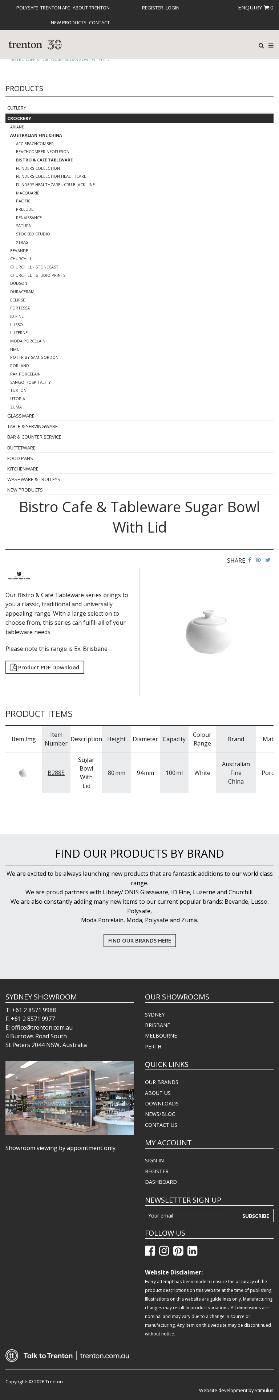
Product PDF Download (48, 667)
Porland (19, 365)
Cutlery (16, 107)
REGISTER (157, 1171)
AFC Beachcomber (35, 143)
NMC (14, 349)
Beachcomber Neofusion (42, 151)
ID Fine (17, 316)
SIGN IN (154, 1160)
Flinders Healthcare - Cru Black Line (55, 184)
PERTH (153, 1046)
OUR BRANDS (161, 1082)
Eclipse (17, 300)
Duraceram (22, 291)
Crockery (19, 118)
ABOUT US (158, 1092)
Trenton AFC (55, 7)
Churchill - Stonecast (34, 267)
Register (152, 7)
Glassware (21, 415)
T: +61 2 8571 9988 (30, 1010)
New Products (68, 22)
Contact (99, 22)
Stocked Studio (33, 234)
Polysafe (27, 7)
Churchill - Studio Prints (37, 275)
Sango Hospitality (30, 382)
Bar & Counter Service (34, 437)
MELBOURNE (161, 1035)
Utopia (17, 398)
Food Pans (20, 458)
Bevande (19, 250)
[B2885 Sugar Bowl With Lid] (23, 772)
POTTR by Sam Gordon (34, 357)
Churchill (21, 258)
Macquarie (27, 193)
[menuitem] (27, 7)
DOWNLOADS (162, 1103)
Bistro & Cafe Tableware (44, 160)
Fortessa (20, 308)
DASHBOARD (161, 1181)
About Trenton (91, 7)
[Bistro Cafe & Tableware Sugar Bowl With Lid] (209, 631)
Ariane (17, 127)
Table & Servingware (32, 426)
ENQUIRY (256, 7)
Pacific (23, 201)
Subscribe (255, 1215)
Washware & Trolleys (33, 479)
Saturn (24, 225)
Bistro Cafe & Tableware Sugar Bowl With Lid (60, 59)
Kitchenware (23, 468)
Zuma (16, 407)
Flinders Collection (38, 168)
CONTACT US (161, 1124)
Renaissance (29, 217)
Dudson (18, 283)
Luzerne (19, 332)
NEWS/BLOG (160, 1113)
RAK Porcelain (25, 374)
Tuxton (18, 390)
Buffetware (21, 447)
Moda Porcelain (27, 341)
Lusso (16, 324)
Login (172, 7)
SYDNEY (155, 1014)
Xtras (22, 242)
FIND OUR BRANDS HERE (139, 940)
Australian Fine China (36, 135)
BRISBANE (157, 1025)
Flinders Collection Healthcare (51, 176)
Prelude (24, 209)
